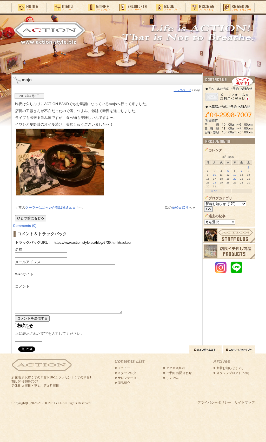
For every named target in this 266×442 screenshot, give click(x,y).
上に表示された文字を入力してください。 (49, 333)
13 (234, 174)
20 (234, 178)
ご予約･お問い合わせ (237, 7)
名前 (18, 249)
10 (214, 174)
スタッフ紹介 (98, 7)
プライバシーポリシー (214, 402)
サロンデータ (133, 7)
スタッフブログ (168, 7)
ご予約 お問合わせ (179, 373)
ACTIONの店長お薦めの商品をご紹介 (229, 251)
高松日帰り (180, 207)
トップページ (182, 90)
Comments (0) (25, 225)
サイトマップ (245, 402)
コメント (22, 286)
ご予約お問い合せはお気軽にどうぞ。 (229, 106)
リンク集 (172, 378)
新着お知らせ (225, 368)
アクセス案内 (202, 7)
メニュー (63, 7)
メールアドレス (28, 262)
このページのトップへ (239, 349)
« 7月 (214, 190)
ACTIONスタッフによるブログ (229, 235)
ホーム (28, 7)
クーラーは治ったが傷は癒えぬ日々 (52, 207)
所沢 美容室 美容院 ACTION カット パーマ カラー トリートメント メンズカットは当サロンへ (49, 33)
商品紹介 (124, 383)
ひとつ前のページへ (205, 349)
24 (214, 182)
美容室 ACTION (41, 365)
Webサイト (24, 274)
